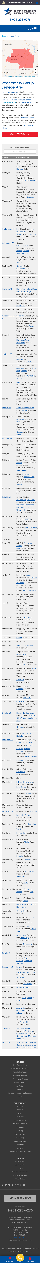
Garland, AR (7, 289)
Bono (31, 229)
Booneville (20, 833)
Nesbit (33, 715)
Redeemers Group (9, 92)
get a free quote (20, 1198)
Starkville (33, 811)
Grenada (20, 727)
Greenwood (21, 760)
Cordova (20, 1033)
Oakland (29, 926)
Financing (20, 1138)
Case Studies (20, 1179)
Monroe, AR (7, 438)
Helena (19, 462)
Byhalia (19, 782)
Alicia (18, 382)
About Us (20, 1109)
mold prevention (24, 99)
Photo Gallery (20, 1161)
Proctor (26, 250)
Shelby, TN (6, 1028)
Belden (27, 748)
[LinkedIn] (21, 1185)
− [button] (35, 72)
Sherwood (20, 510)
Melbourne (20, 342)
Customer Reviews (20, 1175)
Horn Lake (30, 713)
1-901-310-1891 (20, 1237)
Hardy (18, 548)
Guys (18, 1010)
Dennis (19, 891)
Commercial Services (20, 1079)
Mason (19, 1047)
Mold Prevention (20, 1082)
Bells (24, 935)
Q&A (20, 1113)
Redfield (24, 370)
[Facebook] (15, 1185)
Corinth (19, 637)
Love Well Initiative (20, 1124)
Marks (26, 842)
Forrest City (33, 527)
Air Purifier (20, 1086)
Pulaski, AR (6, 497)
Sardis (29, 820)
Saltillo (29, 753)
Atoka (18, 1042)
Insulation (20, 1089)
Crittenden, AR (8, 243)
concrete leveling (27, 102)
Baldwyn (19, 748)
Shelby (24, 664)
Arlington (20, 1028)
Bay (17, 229)
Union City (24, 1022)
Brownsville (20, 987)
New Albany (21, 907)
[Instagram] (18, 1185)
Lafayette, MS (7, 739)
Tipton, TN (6, 1042)
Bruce (34, 668)
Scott (30, 507)
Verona (34, 756)
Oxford (19, 742)
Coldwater (29, 871)
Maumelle (20, 504)
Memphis (32, 1036)
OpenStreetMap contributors (30, 76)
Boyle (18, 654)
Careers (20, 1106)
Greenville (20, 911)
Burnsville (27, 889)
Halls (24, 997)
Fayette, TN (6, 953)
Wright (19, 378)
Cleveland (26, 654)
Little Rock (31, 499)
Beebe (28, 575)
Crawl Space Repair (20, 1065)
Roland (24, 507)
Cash (18, 234)
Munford (26, 1047)
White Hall (31, 375)
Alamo (19, 935)
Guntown (20, 751)
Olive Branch (21, 718)
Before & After (20, 1165)
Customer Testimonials (20, 1172)
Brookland (20, 231)
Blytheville (20, 419)
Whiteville (20, 977)
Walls (18, 720)
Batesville (20, 315)
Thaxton (19, 829)
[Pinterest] (9, 1185)
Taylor (29, 742)
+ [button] (35, 69)
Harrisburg (26, 474)
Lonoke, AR (6, 407)
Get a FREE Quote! (20, 134)
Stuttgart (19, 169)
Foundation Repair (20, 1072)
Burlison (33, 1042)
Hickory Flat (28, 645)
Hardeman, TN (8, 967)
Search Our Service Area (20, 147)
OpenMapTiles (18, 76)
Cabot (25, 407)
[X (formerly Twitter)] (12, 1185)
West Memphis (22, 253)
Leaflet (10, 76)
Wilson (18, 434)
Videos (20, 1168)
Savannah (27, 983)
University (29, 744)
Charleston (28, 859)
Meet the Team (20, 1120)
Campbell (27, 617)
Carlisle (31, 407)
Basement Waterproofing (20, 1068)
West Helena (21, 470)
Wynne (19, 262)
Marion (19, 250)
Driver (18, 421)
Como (27, 815)
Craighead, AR (8, 229)
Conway (19, 266)
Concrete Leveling (20, 1075)
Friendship (24, 937)
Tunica (25, 900)
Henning (30, 997)
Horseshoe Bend (22, 340)
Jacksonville (21, 499)
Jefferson (20, 368)
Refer (20, 1096)
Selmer (19, 1013)
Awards (20, 1148)
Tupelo (29, 361)
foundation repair (9, 102)
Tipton (33, 1047)
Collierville (29, 1031)
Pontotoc (32, 824)
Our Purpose (20, 1117)
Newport (19, 359)
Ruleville (19, 856)
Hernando (20, 713)
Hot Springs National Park (26, 289)
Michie (24, 1010)
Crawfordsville (22, 245)
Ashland (19, 645)
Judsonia (20, 582)
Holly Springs (28, 782)
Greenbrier (20, 268)
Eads (27, 1033)
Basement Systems (27, 117)
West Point (33, 590)
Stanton (29, 987)
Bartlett (27, 1028)
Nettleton (20, 736)
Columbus (20, 771)
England (24, 410)
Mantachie (26, 733)
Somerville (28, 960)
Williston (19, 963)
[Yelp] (3, 1185)
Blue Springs (21, 904)
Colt (26, 527)
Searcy (25, 590)
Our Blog (20, 1131)
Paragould (20, 305)
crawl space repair (9, 99)
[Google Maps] (6, 1185)
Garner (34, 577)
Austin (18, 407)
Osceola (19, 432)
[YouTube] (24, 1185)
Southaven (32, 718)
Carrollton (20, 679)
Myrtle (33, 904)
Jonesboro (31, 234)
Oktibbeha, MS (8, 811)
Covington (20, 1045)
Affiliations (20, 1145)
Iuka (31, 891)
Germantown (21, 1036)
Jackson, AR (7, 354)
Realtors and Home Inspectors (20, 1152)
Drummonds (31, 1045)
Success (30, 197)
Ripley (25, 882)
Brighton (25, 1042)
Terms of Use (19, 1251)
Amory (28, 793)
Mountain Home (30, 180)
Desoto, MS (6, 713)
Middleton (20, 972)
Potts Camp (21, 787)
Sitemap (29, 1251)
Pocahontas (26, 518)
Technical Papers (20, 1141)
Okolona (19, 688)
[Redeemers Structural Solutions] (20, 1258)
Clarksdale (20, 701)
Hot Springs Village (23, 291)
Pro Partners (20, 1127)
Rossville (19, 960)
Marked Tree (29, 476)
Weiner (19, 484)
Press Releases (20, 1134)
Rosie (31, 326)
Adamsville (20, 1008)
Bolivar (19, 967)
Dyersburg (27, 944)
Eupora (31, 917)
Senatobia (20, 876)
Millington (20, 1038)
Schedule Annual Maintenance (20, 1093)
